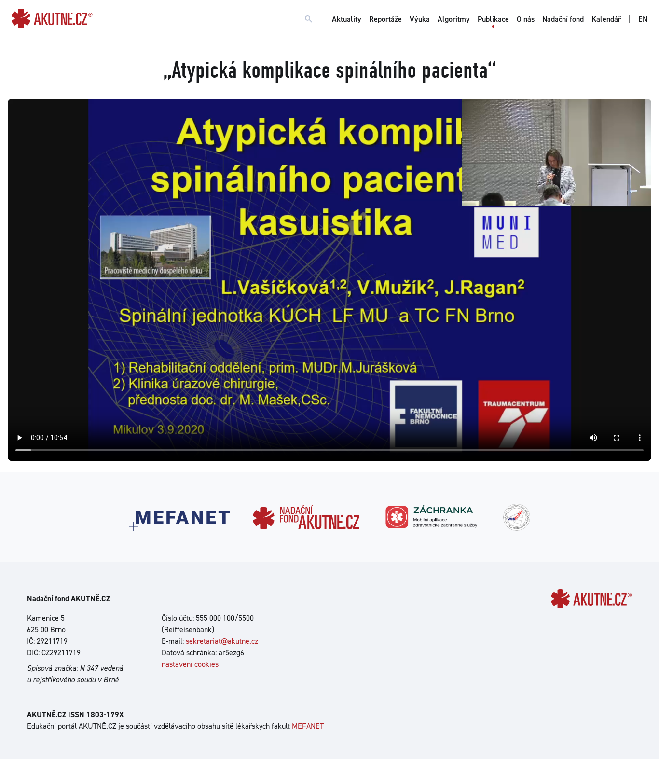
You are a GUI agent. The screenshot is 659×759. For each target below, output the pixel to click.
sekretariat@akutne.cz (222, 641)
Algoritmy (454, 19)
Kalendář (606, 19)
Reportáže (385, 19)
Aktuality (346, 19)
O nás (526, 19)
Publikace (493, 19)
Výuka (420, 19)
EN (642, 19)
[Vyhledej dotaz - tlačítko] (308, 19)
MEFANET (308, 726)
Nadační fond (563, 19)
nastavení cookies (190, 664)
